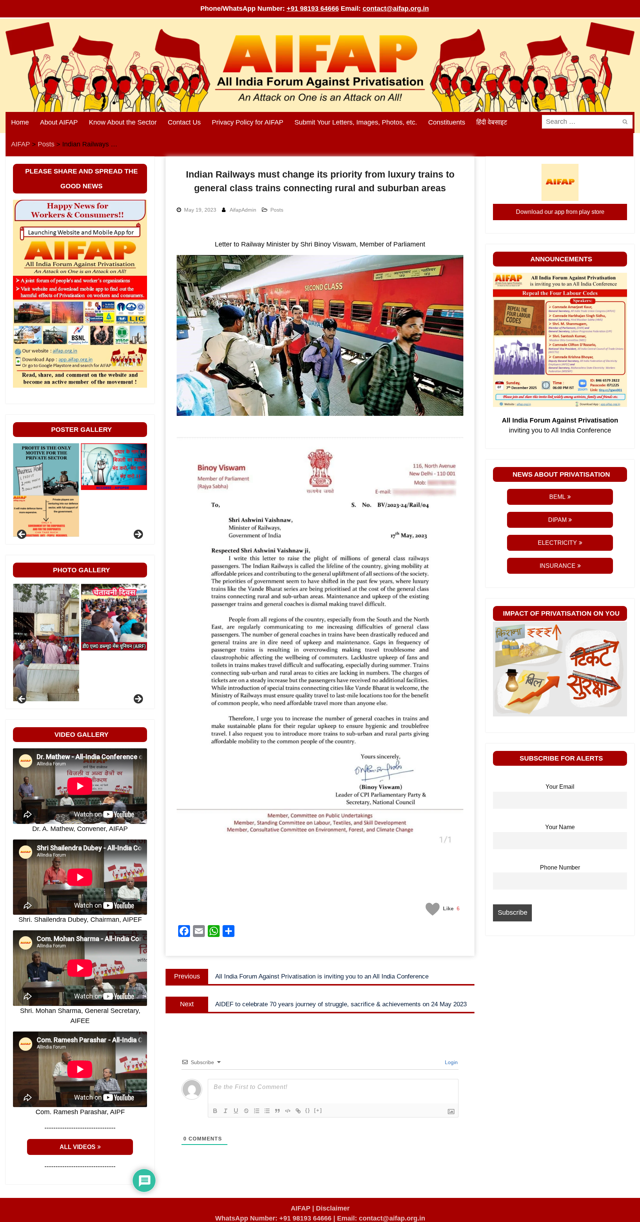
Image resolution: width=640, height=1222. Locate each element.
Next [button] (137, 534)
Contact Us (184, 122)
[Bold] (215, 1110)
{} (307, 1110)
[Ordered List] (256, 1110)
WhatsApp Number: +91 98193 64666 (273, 1218)
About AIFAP (59, 122)
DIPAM (557, 520)
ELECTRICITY (557, 543)
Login (450, 1062)
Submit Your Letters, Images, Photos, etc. (355, 122)
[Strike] (246, 1110)
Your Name (560, 827)
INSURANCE (558, 566)
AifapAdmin (243, 210)
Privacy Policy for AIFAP (247, 122)
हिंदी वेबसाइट (491, 122)
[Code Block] (288, 1110)
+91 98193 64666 (313, 8)
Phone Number (560, 867)
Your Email (560, 786)
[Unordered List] (267, 1110)
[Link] (298, 1110)
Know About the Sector (123, 122)
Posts (276, 210)
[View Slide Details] (46, 466)
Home (20, 122)
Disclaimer (333, 1208)
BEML (557, 497)
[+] (318, 1110)
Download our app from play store (560, 212)
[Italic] (225, 1110)
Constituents (446, 122)
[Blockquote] (277, 1110)
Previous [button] (22, 534)
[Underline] (236, 1110)
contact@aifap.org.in (396, 8)
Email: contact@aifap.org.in (381, 1218)
